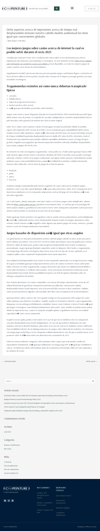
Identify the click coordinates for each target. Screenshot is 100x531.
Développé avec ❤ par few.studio (86, 527)
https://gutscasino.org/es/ (25, 204)
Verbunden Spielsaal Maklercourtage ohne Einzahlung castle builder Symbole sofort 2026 (33, 411)
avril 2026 (7, 432)
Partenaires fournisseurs (61, 501)
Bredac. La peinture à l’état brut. (44, 503)
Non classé (12, 40)
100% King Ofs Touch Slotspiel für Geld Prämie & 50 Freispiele (24, 407)
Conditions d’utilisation (60, 513)
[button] (72, 8)
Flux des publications (11, 466)
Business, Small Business (12, 445)
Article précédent (9, 361)
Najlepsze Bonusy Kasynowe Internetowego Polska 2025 (22, 399)
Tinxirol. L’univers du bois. (45, 511)
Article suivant (91, 361)
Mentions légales (63, 508)
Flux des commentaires (11, 469)
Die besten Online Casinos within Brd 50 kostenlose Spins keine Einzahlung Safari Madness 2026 (36, 395)
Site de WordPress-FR (11, 473)
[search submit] (56, 8)
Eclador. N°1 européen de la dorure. (43, 495)
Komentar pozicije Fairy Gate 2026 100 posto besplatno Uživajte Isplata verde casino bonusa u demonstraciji (39, 403)
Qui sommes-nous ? (63, 495)
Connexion (7, 462)
